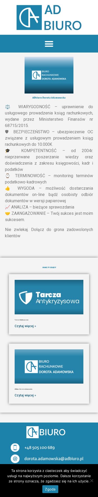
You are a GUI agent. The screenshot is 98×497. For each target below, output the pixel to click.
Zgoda (50, 489)
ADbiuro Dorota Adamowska (23, 389)
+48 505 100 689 (39, 447)
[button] (49, 44)
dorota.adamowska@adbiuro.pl (53, 458)
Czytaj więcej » (25, 326)
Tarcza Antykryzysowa (21, 320)
